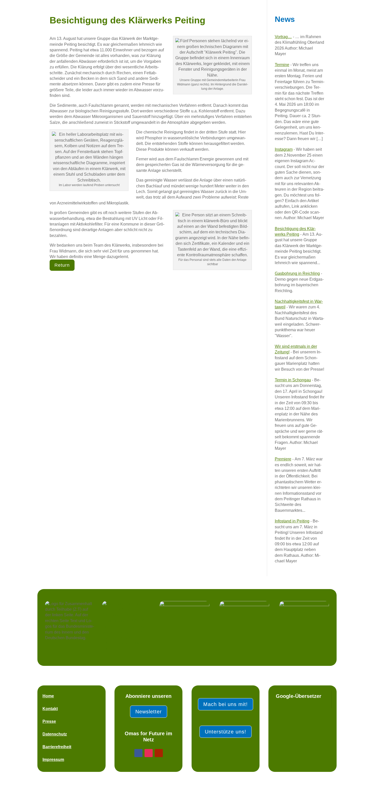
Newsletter (148, 711)
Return (62, 265)
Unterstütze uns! (225, 731)
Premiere (283, 459)
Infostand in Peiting (292, 521)
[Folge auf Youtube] (159, 753)
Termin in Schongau (293, 380)
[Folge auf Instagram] (149, 753)
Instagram (284, 149)
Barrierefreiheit (56, 747)
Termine (282, 65)
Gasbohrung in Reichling (297, 273)
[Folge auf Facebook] (138, 753)
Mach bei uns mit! (225, 704)
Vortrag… (283, 37)
